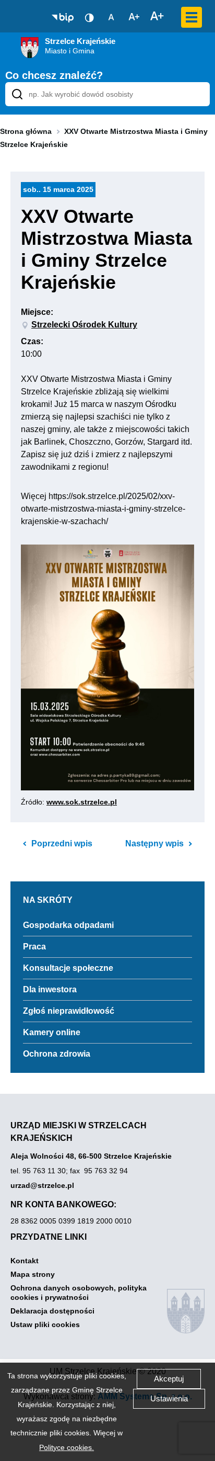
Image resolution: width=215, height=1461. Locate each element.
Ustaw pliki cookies (45, 1324)
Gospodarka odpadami (68, 925)
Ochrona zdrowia (56, 1053)
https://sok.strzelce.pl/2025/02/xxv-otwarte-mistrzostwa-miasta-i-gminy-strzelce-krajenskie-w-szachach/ (103, 509)
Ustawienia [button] (169, 1398)
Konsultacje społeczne (68, 968)
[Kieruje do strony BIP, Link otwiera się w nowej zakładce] (63, 17)
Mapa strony (32, 1274)
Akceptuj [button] (169, 1378)
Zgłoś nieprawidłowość (68, 1010)
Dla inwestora (50, 989)
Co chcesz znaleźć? (54, 75)
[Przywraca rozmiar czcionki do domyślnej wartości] (111, 16)
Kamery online (51, 1032)
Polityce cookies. (66, 1447)
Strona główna (26, 131)
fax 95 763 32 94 (99, 1170)
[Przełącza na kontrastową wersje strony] (89, 17)
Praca (34, 946)
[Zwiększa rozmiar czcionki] (157, 16)
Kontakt (24, 1260)
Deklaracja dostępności (52, 1311)
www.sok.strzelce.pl (81, 802)
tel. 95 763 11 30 (38, 1170)
